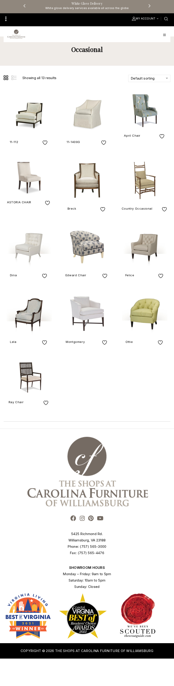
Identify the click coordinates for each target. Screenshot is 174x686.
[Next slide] (149, 6)
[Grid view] (7, 78)
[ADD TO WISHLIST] (45, 142)
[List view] (14, 78)
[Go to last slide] (25, 6)
